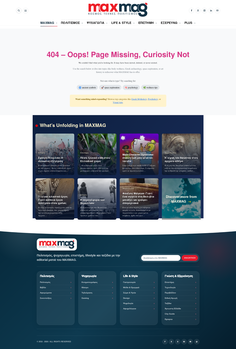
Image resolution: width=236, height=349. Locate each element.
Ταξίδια (168, 303)
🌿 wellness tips (150, 87)
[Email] (217, 10)
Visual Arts (118, 102)
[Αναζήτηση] (18, 10)
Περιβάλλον (170, 293)
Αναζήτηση (190, 258)
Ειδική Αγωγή (171, 298)
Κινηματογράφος (90, 282)
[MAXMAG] (118, 9)
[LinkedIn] (211, 10)
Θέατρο (85, 287)
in (190, 342)
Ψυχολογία (128, 303)
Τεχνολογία (170, 287)
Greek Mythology (139, 99)
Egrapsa (168, 319)
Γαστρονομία (129, 282)
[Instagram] (204, 10)
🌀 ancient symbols (87, 87)
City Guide (170, 314)
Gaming (85, 298)
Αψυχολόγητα (129, 308)
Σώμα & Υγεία (129, 293)
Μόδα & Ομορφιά (131, 287)
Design (126, 298)
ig (184, 342)
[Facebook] (191, 10)
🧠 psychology (131, 87)
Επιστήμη (169, 282)
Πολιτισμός (45, 282)
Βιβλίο (43, 287)
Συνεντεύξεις (46, 298)
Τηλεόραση (87, 293)
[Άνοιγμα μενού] (25, 10)
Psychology (153, 99)
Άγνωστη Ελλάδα (173, 308)
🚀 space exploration (110, 87)
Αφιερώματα (46, 293)
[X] (198, 10)
